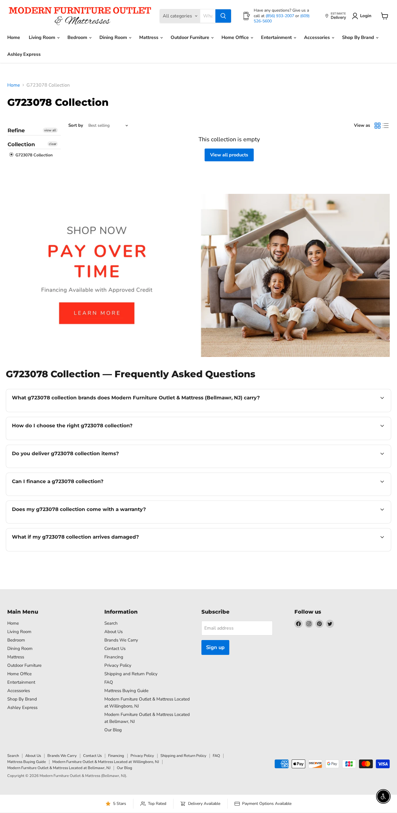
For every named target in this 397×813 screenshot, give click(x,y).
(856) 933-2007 (280, 16)
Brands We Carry (121, 640)
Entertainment (277, 37)
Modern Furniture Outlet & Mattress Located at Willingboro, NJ (105, 761)
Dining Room (113, 37)
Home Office (235, 37)
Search (111, 623)
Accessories (317, 37)
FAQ (108, 682)
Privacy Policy (117, 665)
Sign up (215, 647)
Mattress (149, 37)
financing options (59, 495)
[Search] (223, 16)
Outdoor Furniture (190, 37)
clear (52, 144)
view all (50, 130)
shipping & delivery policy (354, 467)
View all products (229, 155)
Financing (113, 657)
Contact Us (115, 648)
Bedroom (77, 37)
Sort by (75, 125)
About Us (113, 632)
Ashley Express (24, 54)
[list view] (386, 125)
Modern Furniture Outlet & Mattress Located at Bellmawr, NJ (58, 768)
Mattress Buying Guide (126, 691)
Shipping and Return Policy (131, 674)
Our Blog (113, 730)
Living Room (42, 37)
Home (13, 37)
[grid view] (377, 125)
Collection (21, 144)
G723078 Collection (33, 155)
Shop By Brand (358, 37)
